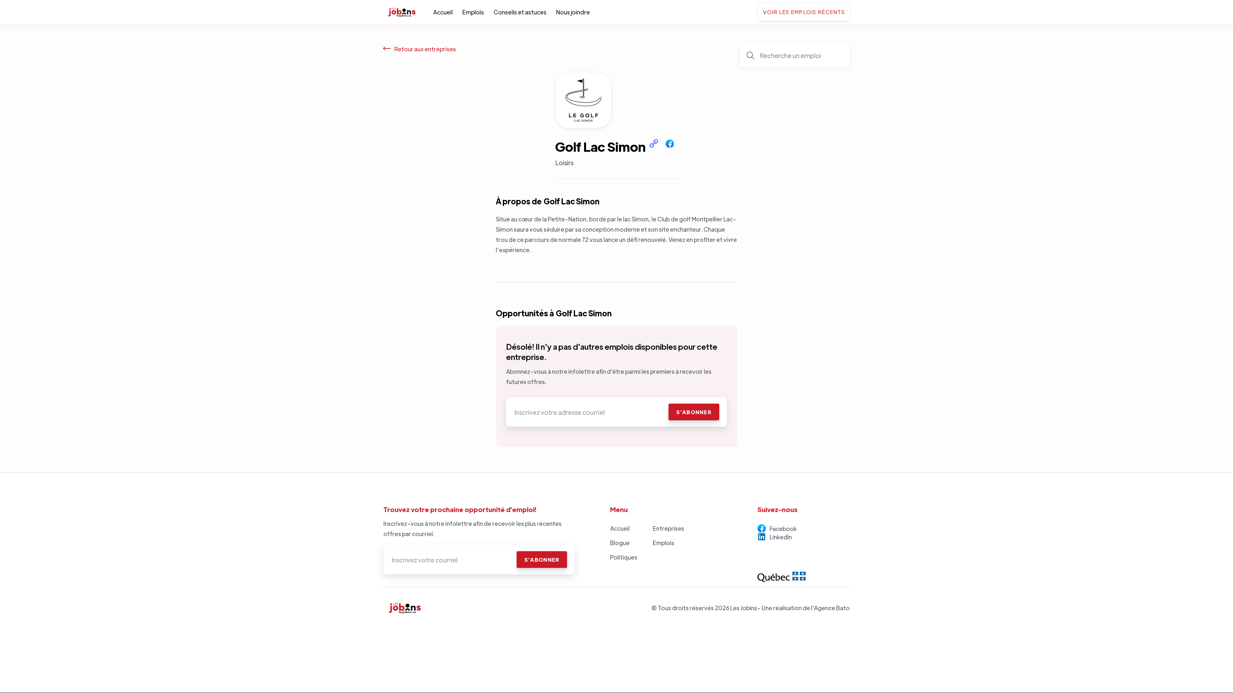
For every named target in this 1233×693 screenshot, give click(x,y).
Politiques (623, 557)
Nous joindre (573, 12)
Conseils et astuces (520, 12)
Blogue (620, 542)
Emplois (473, 12)
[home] (408, 12)
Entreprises (668, 528)
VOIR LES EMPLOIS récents (804, 12)
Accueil (443, 12)
